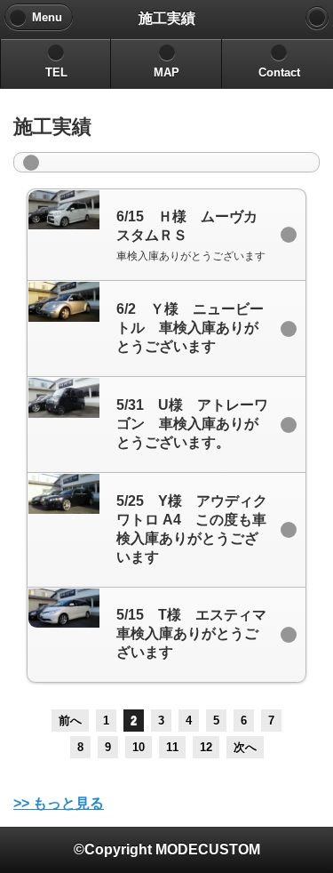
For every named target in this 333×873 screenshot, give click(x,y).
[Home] (317, 17)
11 (172, 747)
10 (138, 747)
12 (206, 747)
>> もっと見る (58, 803)
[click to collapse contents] (166, 162)
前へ (70, 720)
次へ (245, 747)
